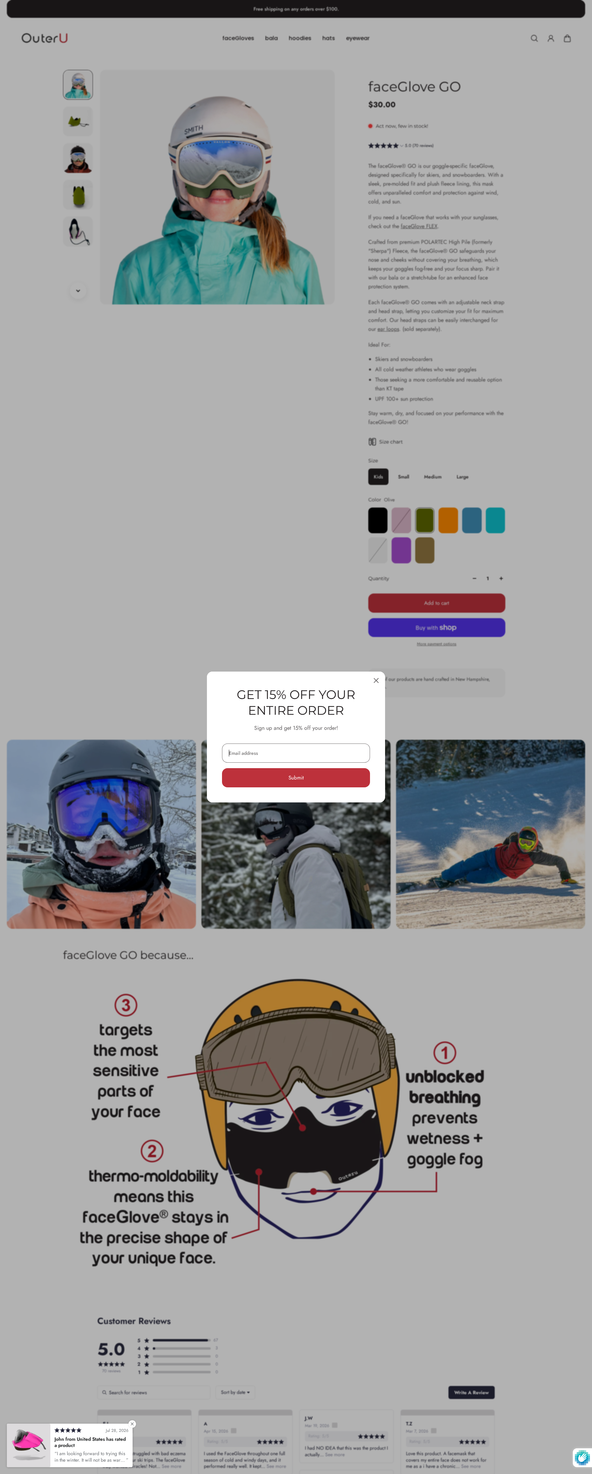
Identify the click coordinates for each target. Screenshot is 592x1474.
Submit (296, 778)
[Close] (376, 680)
